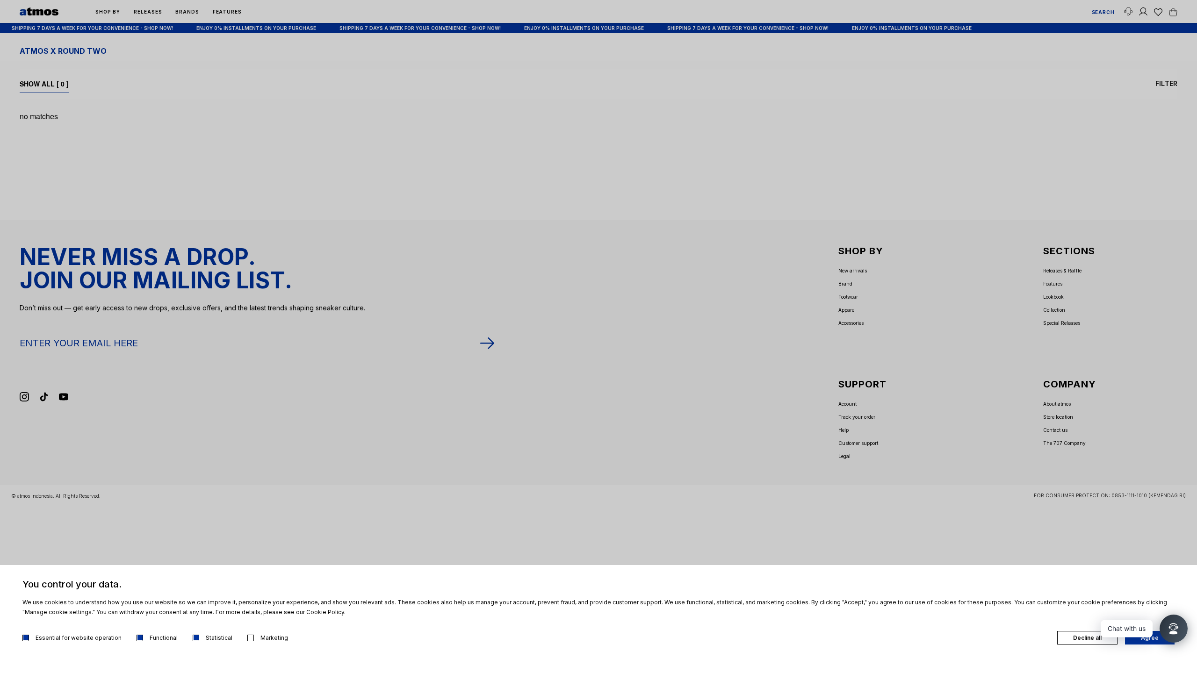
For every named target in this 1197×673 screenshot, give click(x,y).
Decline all (1087, 637)
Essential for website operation (79, 637)
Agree (1150, 637)
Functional (164, 637)
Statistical (219, 637)
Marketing (274, 637)
